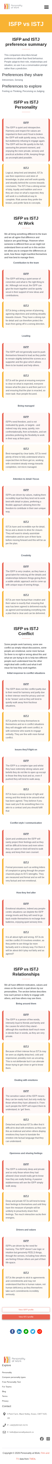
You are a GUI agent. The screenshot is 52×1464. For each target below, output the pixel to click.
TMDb (32, 1459)
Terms (4, 1396)
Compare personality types (14, 1377)
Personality (7, 1372)
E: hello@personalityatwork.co (20, 1432)
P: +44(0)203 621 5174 (17, 1425)
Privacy (5, 1401)
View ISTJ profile (26, 1317)
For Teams (7, 1387)
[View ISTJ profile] (26, 1319)
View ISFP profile (26, 1310)
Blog (4, 1391)
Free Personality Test (11, 1382)
